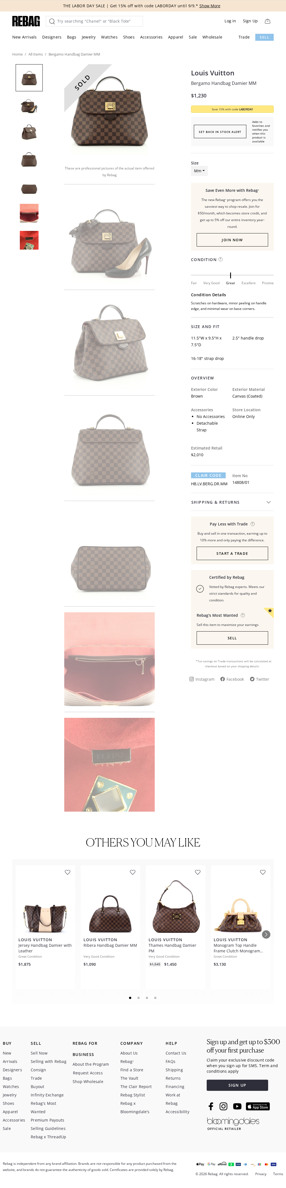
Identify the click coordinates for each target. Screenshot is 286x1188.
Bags (71, 37)
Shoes (129, 37)
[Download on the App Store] (258, 1106)
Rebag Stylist (132, 1095)
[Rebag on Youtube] (238, 1106)
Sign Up (250, 20)
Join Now (232, 239)
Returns (173, 1078)
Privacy (260, 1174)
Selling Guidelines (48, 1128)
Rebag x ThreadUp (48, 1136)
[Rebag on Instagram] (223, 1106)
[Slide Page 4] (155, 998)
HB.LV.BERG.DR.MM (209, 483)
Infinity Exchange (47, 1095)
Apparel (175, 37)
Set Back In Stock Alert (220, 132)
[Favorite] (67, 872)
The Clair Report (136, 1086)
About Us (129, 1053)
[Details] (253, 524)
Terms (278, 1174)
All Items (35, 54)
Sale (193, 37)
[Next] (266, 934)
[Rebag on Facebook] (211, 1106)
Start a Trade (232, 553)
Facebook (235, 679)
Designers (51, 37)
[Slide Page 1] (130, 998)
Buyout (37, 1086)
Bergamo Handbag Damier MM (223, 83)
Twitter (262, 679)
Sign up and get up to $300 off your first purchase (243, 1046)
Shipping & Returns (215, 502)
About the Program (91, 1064)
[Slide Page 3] (147, 998)
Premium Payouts (47, 1120)
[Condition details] (220, 259)
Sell (264, 37)
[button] (109, 111)
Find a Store (131, 1069)
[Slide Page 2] (139, 998)
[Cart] (267, 21)
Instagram (205, 679)
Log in (230, 20)
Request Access (88, 1072)
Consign (38, 1069)
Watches (109, 37)
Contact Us (176, 1053)
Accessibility (177, 1111)
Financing (175, 1086)
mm (197, 170)
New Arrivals (24, 37)
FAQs (170, 1061)
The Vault (129, 1078)
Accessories (151, 37)
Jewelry (89, 37)
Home (17, 54)
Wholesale (212, 37)
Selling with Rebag (48, 1061)
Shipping (174, 1069)
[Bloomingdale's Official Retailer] (233, 1122)
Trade (244, 37)
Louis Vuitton (212, 73)
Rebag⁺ (127, 1061)
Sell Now (39, 1053)
